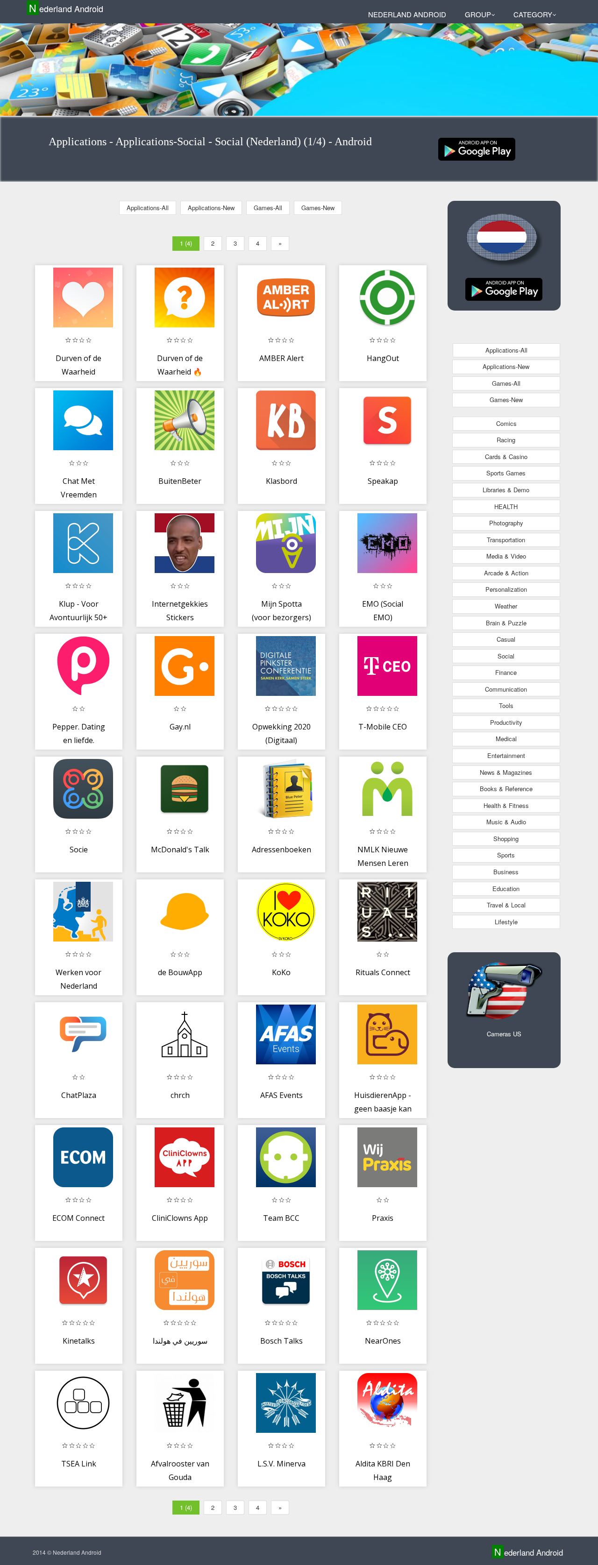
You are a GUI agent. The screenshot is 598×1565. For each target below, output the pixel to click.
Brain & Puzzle (506, 622)
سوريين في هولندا (180, 1341)
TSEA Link (78, 1464)
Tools (506, 705)
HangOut (383, 358)
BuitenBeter (179, 481)
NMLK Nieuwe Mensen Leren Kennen (382, 863)
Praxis (382, 1218)
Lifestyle (506, 921)
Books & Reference (506, 788)
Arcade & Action (506, 572)
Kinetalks (79, 1341)
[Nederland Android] (476, 148)
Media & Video (506, 556)
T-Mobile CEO (382, 727)
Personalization (506, 589)
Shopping (506, 838)
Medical (506, 738)
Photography (506, 522)
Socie (79, 849)
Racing (506, 439)
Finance (506, 672)
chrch (180, 1095)
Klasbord (281, 481)
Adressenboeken (281, 849)
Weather (506, 606)
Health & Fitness (506, 805)
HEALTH (506, 506)
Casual (506, 639)
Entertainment (506, 755)
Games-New (318, 207)
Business (506, 871)
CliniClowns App (180, 1218)
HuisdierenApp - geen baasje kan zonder (383, 1109)
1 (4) (186, 243)
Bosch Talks (281, 1341)
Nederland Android (66, 8)
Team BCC (281, 1218)
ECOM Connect (78, 1218)
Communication (506, 689)
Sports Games (506, 472)
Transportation (506, 539)
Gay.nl (180, 727)
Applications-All (148, 207)
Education (506, 888)
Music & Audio (506, 821)
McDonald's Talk (180, 849)
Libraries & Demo (506, 489)
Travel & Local (506, 904)
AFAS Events (281, 1095)
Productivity (506, 722)
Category (532, 14)
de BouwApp (180, 972)
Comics (506, 423)
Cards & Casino (506, 456)
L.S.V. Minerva (281, 1464)
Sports (506, 854)
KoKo (281, 972)
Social (506, 655)
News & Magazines (506, 772)
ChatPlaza (78, 1095)
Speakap (383, 481)
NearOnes (383, 1341)
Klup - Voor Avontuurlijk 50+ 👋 (78, 618)
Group (478, 14)
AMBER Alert (281, 358)
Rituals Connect (383, 972)
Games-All (268, 207)
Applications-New (211, 207)
